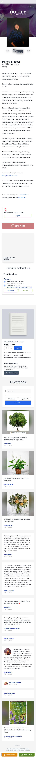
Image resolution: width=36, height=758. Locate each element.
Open (18, 216)
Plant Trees (25, 290)
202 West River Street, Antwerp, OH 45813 (19, 287)
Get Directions (10, 290)
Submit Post (18, 403)
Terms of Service (23, 750)
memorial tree (23, 195)
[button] (18, 422)
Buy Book (18, 348)
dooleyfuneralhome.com (9, 176)
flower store (22, 197)
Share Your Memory (11, 373)
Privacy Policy (13, 750)
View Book (9, 348)
